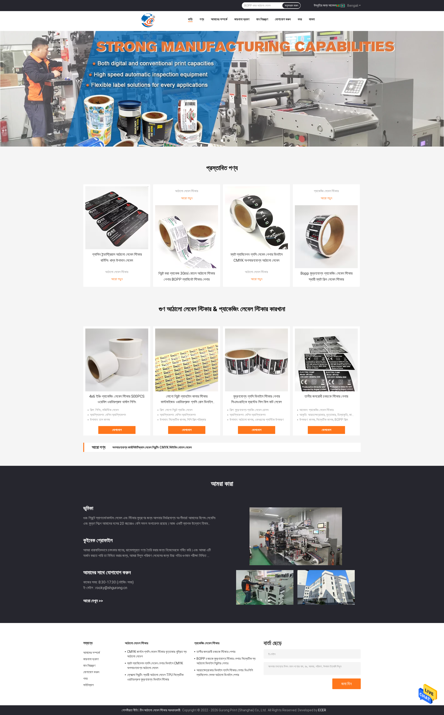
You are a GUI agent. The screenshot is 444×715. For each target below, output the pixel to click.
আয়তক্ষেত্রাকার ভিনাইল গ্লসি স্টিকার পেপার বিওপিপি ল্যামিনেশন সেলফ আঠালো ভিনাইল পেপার (225, 672)
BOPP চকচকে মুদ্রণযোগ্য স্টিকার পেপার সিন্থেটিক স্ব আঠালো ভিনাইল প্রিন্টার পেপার (226, 661)
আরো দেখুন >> (93, 600)
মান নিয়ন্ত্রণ (262, 19)
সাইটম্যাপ (88, 685)
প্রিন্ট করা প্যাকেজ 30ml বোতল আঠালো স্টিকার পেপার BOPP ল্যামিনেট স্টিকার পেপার (186, 276)
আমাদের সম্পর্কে (219, 19)
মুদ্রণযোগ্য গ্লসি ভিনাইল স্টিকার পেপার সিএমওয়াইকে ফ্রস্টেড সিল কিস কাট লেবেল (256, 399)
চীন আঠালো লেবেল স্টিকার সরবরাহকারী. (161, 710)
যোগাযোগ (117, 430)
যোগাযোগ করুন (283, 19)
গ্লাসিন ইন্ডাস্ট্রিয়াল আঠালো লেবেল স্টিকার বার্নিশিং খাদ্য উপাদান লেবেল (117, 257)
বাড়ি (190, 19)
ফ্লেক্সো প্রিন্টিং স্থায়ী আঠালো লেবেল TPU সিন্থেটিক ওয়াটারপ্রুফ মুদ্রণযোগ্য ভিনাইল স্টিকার (155, 677)
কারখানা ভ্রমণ (241, 19)
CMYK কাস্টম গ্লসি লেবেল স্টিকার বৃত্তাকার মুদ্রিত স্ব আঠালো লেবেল (157, 654)
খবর (300, 19)
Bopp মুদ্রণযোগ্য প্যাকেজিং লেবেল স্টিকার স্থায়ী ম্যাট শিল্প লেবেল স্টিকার (326, 276)
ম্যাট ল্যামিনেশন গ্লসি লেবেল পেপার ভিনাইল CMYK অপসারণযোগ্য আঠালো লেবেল (257, 257)
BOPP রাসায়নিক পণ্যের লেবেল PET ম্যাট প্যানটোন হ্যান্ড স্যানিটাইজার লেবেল (154, 447)
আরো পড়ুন (117, 279)
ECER (322, 710)
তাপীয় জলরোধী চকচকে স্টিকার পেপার (326, 396)
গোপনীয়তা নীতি (130, 710)
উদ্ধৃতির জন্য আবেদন (325, 5)
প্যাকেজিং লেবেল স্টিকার (326, 191)
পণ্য (202, 19)
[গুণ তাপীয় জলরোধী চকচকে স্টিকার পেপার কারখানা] (326, 359)
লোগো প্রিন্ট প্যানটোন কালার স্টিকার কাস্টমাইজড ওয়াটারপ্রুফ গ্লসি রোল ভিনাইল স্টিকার (187, 399)
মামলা (312, 19)
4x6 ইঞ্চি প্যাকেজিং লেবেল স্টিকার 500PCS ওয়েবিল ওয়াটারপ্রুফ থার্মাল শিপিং (117, 399)
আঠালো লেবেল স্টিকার (116, 272)
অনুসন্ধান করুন (291, 5)
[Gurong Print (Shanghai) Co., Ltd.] (148, 20)
